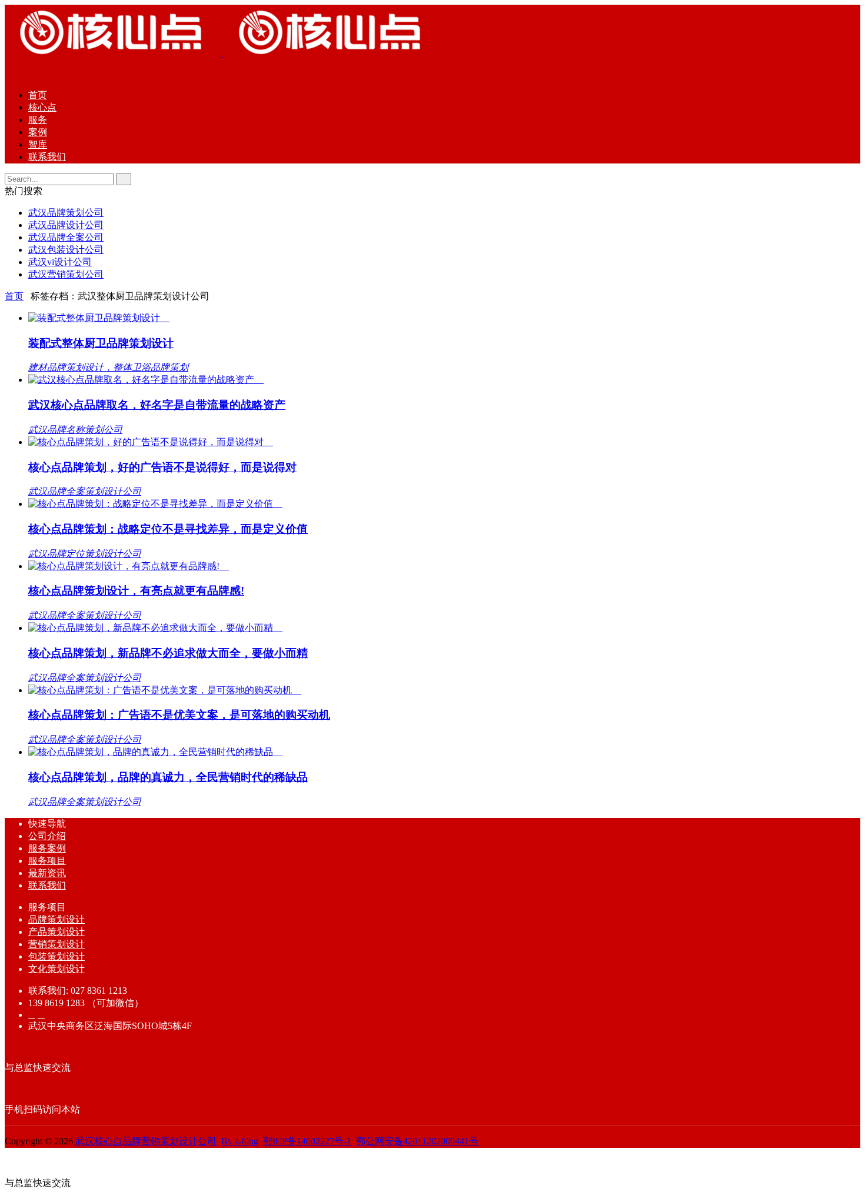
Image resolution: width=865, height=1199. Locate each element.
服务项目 (47, 861)
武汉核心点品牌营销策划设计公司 (146, 1141)
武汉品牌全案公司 (66, 237)
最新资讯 (47, 873)
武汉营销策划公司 (66, 274)
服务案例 (47, 848)
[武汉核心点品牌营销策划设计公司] (222, 53)
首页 (37, 95)
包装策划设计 (56, 956)
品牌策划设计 (56, 919)
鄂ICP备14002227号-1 (307, 1141)
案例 (37, 132)
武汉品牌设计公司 (66, 225)
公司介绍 (47, 836)
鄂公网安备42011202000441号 (417, 1141)
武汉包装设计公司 (66, 250)
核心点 (42, 107)
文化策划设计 (56, 969)
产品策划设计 (56, 932)
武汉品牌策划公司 (66, 213)
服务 (37, 120)
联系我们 (47, 157)
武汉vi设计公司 (60, 262)
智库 (37, 144)
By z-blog (239, 1141)
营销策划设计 (56, 944)
